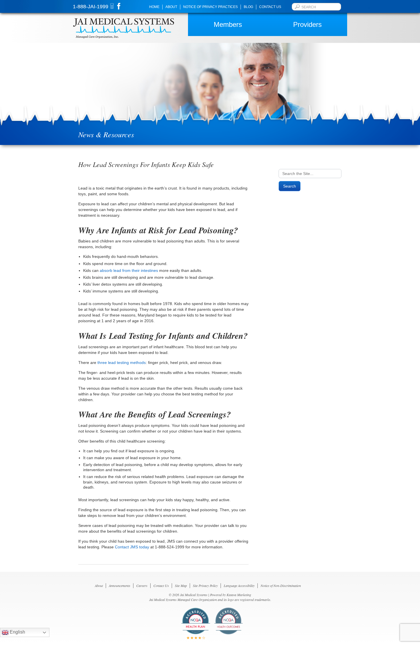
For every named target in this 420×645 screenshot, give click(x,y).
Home (154, 7)
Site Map (181, 585)
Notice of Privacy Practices (210, 7)
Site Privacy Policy (205, 585)
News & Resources (106, 134)
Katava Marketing (239, 594)
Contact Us (270, 7)
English (17, 632)
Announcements (119, 585)
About (171, 7)
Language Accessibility (239, 585)
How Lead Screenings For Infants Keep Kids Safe (146, 164)
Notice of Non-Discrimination (281, 585)
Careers (141, 585)
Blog (248, 7)
